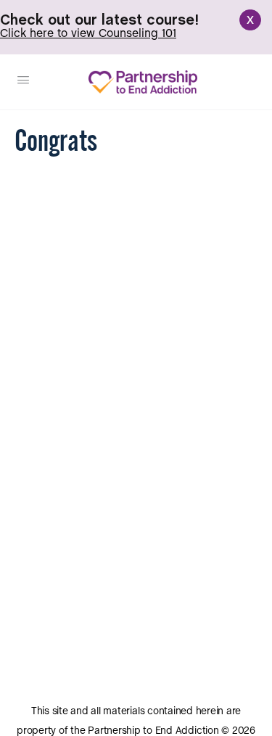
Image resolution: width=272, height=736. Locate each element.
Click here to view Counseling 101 (88, 33)
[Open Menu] (23, 81)
